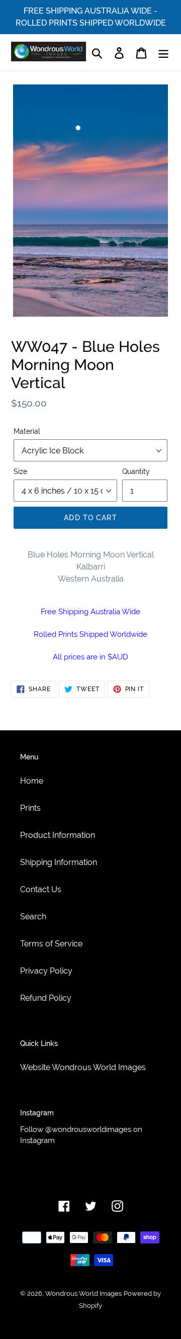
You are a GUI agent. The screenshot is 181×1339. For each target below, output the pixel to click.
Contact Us (40, 889)
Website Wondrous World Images (83, 1067)
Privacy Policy (46, 971)
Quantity (136, 471)
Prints (30, 808)
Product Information (57, 835)
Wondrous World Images (83, 1293)
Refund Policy (45, 998)
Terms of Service (51, 943)
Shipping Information (58, 862)
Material (27, 431)
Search (33, 916)
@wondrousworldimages (88, 1129)
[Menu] (163, 52)
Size (20, 471)
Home (31, 781)
